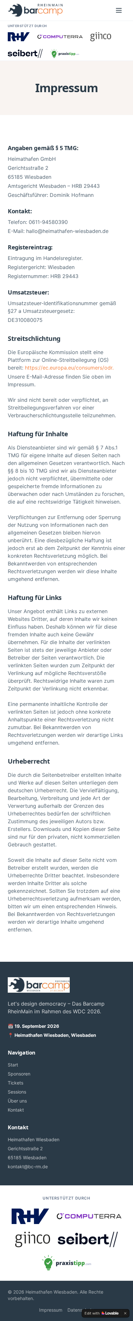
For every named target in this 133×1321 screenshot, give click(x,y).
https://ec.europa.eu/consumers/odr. (69, 367)
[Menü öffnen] (118, 10)
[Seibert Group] (25, 53)
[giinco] (100, 36)
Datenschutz (80, 1310)
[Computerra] (60, 36)
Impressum (50, 1310)
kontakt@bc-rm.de (28, 1166)
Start (13, 1064)
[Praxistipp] (64, 53)
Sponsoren (19, 1073)
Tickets (15, 1082)
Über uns (17, 1101)
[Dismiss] (125, 1313)
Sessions (17, 1091)
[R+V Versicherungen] (19, 36)
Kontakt (16, 1110)
